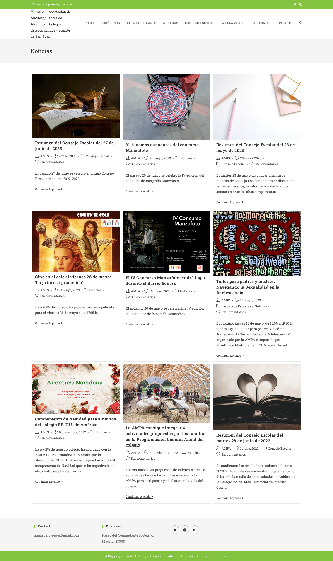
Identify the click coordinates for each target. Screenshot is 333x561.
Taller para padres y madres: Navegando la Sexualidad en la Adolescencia (248, 287)
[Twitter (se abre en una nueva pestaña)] (295, 4)
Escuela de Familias (236, 306)
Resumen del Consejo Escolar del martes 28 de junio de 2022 (249, 437)
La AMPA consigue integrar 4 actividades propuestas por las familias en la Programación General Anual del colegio (166, 436)
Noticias (186, 158)
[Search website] (301, 23)
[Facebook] (185, 529)
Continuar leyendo (48, 189)
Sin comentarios (52, 162)
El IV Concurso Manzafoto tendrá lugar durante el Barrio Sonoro (166, 280)
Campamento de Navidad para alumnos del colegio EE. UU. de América (75, 421)
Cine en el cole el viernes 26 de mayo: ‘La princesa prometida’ (73, 279)
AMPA (45, 156)
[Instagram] (195, 529)
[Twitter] (175, 529)
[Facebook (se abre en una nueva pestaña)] (300, 4)
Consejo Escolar (97, 156)
